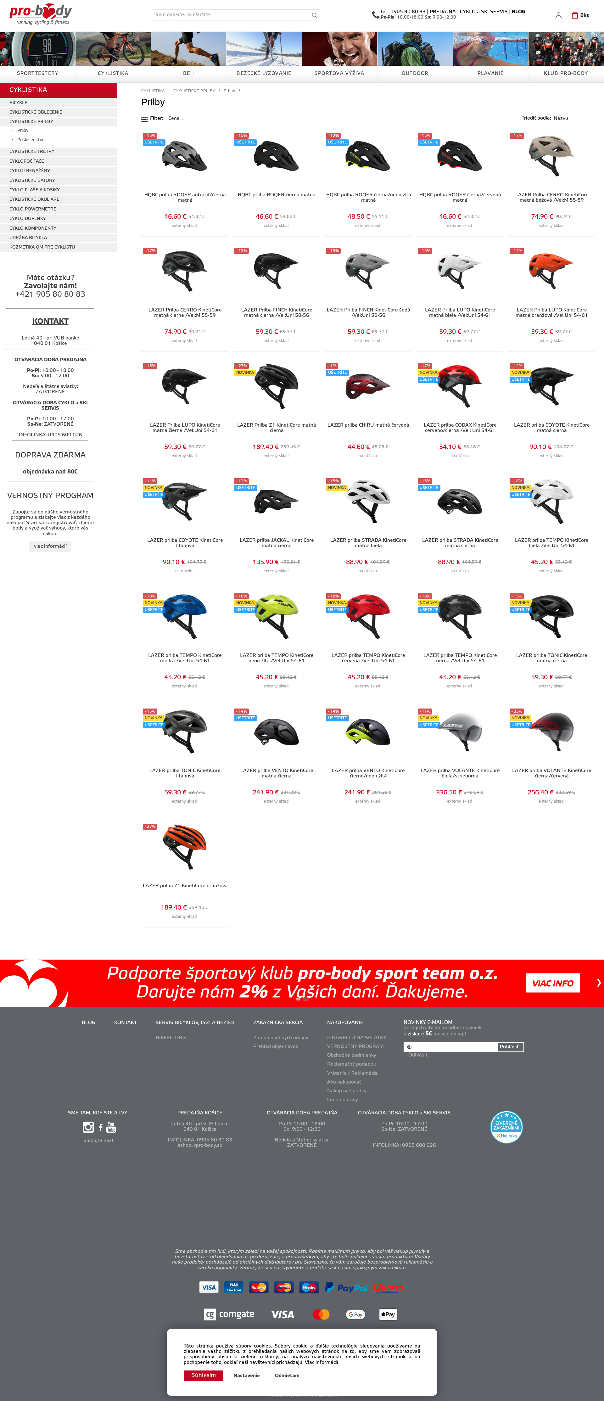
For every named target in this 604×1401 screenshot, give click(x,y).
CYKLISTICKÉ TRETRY (31, 152)
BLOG (88, 1023)
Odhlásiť (418, 1055)
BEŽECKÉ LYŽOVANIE (264, 73)
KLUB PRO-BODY (566, 73)
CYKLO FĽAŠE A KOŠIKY (34, 190)
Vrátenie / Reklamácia (352, 1073)
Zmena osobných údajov (280, 1038)
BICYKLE (18, 103)
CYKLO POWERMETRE (32, 209)
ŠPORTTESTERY (37, 73)
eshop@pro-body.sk (199, 1145)
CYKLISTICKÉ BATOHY (32, 181)
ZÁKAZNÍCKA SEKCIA (278, 1023)
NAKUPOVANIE (345, 1023)
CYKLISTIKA (113, 73)
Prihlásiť (509, 1047)
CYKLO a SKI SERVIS (484, 12)
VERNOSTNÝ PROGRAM (355, 1047)
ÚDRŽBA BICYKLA (28, 238)
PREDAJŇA (443, 12)
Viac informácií (321, 1362)
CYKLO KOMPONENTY (32, 229)
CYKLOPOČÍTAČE (26, 162)
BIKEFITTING (171, 1038)
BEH (188, 73)
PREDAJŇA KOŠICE (199, 1113)
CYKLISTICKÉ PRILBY (31, 122)
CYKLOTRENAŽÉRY (29, 171)
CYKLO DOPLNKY (27, 219)
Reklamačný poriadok (351, 1064)
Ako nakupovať (344, 1082)
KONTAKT (125, 1023)
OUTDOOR (415, 73)
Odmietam (287, 1376)
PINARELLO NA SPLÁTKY (356, 1038)
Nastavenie (246, 1376)
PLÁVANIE (491, 73)
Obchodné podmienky (351, 1055)
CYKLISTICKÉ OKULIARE (34, 200)
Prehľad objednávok (275, 1047)
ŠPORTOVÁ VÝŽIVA (340, 73)
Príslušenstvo (30, 140)
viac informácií (50, 546)
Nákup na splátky (346, 1091)
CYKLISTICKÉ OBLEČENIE (35, 112)
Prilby (22, 131)
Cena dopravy (342, 1100)
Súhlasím (203, 1375)
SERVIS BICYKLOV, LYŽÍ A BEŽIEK (195, 1023)
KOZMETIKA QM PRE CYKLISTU (42, 247)
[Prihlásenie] (558, 15)
